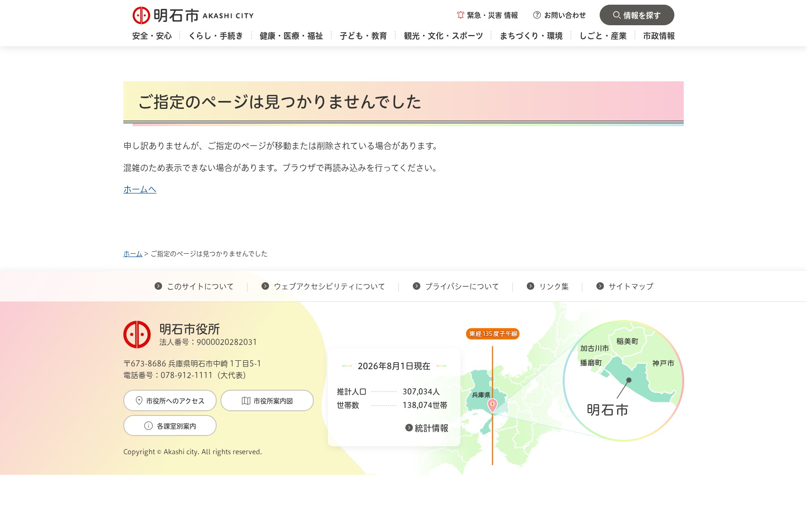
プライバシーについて (462, 286)
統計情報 (431, 428)
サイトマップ (631, 286)
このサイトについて (200, 286)
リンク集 (554, 286)
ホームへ (139, 189)
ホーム (132, 253)
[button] (488, 15)
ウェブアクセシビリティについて (329, 286)
